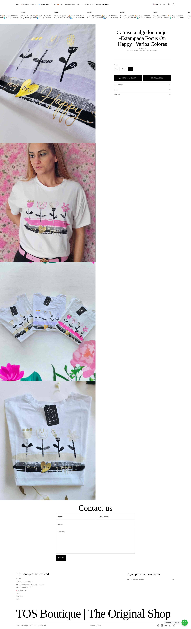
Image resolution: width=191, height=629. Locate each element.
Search (18, 579)
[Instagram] (162, 625)
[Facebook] (158, 625)
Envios (18, 593)
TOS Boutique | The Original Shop (29, 625)
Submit (60, 558)
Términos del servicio (24, 582)
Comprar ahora (157, 78)
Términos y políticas (95, 625)
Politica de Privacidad (24, 587)
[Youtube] (166, 625)
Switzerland (42, 625)
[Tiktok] (170, 625)
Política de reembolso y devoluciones (30, 584)
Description (118, 85)
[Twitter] (173, 625)
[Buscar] (164, 4)
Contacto (19, 596)
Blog (18, 599)
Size (115, 90)
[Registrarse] (172, 579)
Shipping (117, 94)
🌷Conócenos (21, 590)
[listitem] (78, 4)
